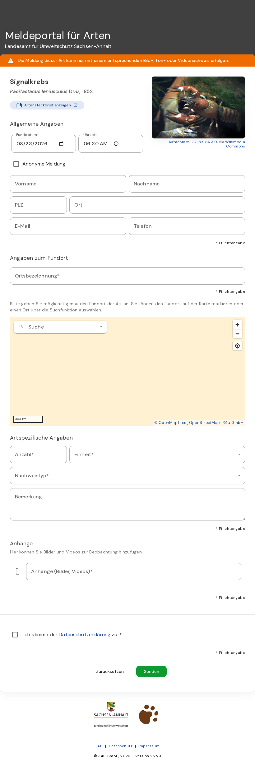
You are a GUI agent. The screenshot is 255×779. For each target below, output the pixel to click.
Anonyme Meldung (43, 164)
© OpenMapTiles (170, 422)
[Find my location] (237, 345)
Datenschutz (120, 746)
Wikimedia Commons (235, 144)
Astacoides (179, 141)
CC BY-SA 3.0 (204, 141)
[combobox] (60, 327)
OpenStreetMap (204, 422)
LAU (99, 746)
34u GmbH (233, 422)
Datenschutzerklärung (85, 634)
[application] (127, 371)
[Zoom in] (237, 324)
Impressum (149, 746)
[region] (127, 371)
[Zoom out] (237, 333)
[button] (198, 107)
